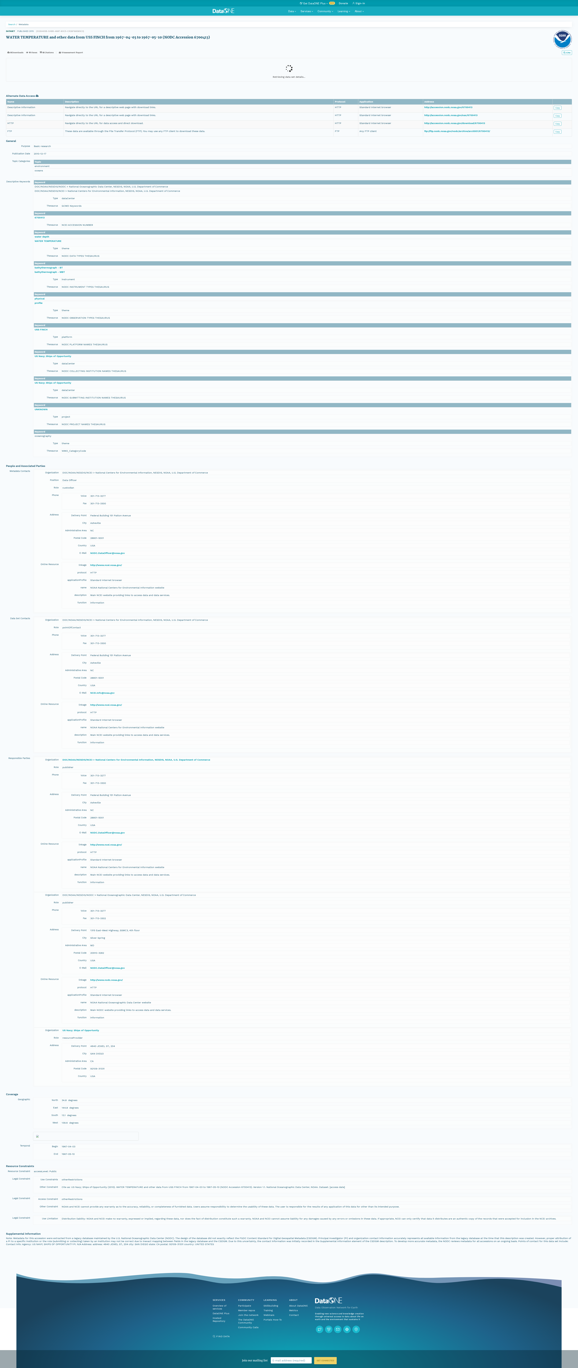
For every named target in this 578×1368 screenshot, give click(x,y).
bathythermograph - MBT (50, 272)
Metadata (23, 24)
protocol (82, 572)
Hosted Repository (219, 1319)
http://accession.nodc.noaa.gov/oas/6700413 (450, 115)
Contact (294, 1315)
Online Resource (50, 564)
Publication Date (21, 153)
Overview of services (219, 1307)
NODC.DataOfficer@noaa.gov (107, 553)
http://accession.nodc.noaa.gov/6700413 (448, 107)
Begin (55, 1146)
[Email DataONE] (338, 1329)
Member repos (246, 1310)
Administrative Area (76, 530)
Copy (557, 107)
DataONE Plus (221, 1313)
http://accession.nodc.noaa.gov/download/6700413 (454, 123)
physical (40, 298)
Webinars (269, 1315)
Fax (85, 503)
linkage (83, 565)
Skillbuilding (271, 1305)
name (84, 587)
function (82, 602)
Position (54, 480)
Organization (52, 472)
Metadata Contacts (20, 471)
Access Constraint (48, 1199)
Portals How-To (273, 1319)
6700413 (40, 217)
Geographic (24, 1099)
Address (54, 514)
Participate (244, 1305)
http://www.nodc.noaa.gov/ (106, 980)
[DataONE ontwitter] (319, 1329)
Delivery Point (79, 515)
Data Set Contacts (20, 618)
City (84, 523)
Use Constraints (49, 1179)
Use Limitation (50, 1218)
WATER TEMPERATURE (48, 241)
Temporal (25, 1145)
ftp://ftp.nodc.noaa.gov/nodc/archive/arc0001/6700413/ (457, 131)
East (55, 1107)
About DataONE (298, 1305)
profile (38, 303)
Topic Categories (21, 161)
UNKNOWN (41, 409)
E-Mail (83, 553)
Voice (84, 496)
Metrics (293, 1310)
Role (56, 487)
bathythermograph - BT (49, 267)
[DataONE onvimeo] (329, 1329)
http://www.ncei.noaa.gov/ (106, 565)
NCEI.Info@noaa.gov (102, 692)
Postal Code (80, 538)
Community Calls (248, 1327)
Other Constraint (49, 1187)
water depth (42, 236)
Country (82, 545)
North (55, 1100)
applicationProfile (77, 580)
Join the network (248, 1315)
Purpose (25, 146)
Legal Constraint (21, 1178)
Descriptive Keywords (18, 181)
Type (55, 198)
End (56, 1154)
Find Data (223, 1336)
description (80, 595)
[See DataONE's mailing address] (356, 1329)
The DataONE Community (246, 1321)
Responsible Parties (19, 758)
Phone (55, 495)
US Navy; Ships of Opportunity (53, 356)
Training (268, 1310)
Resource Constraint (19, 1171)
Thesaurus (52, 205)
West (55, 1122)
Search (12, 24)
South (54, 1115)
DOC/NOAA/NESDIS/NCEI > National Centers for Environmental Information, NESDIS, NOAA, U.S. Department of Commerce (136, 759)
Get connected (325, 1360)
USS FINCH (41, 329)
